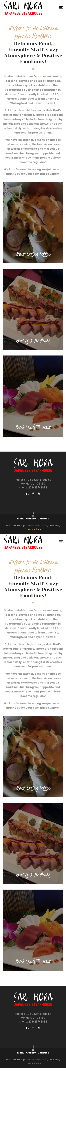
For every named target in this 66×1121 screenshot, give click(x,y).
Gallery (31, 518)
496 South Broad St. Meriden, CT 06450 (36, 481)
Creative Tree (33, 529)
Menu (20, 518)
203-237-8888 (37, 487)
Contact (43, 518)
